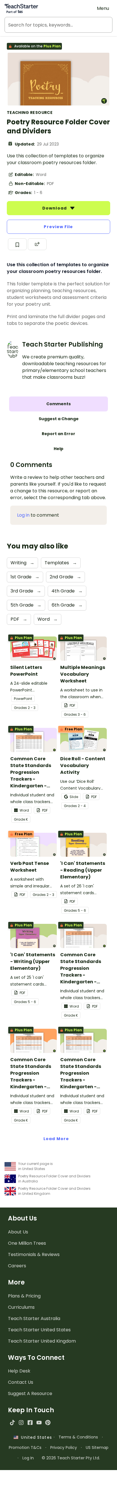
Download (55, 208)
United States (35, 1437)
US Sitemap (97, 1447)
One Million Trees (27, 1243)
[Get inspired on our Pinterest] (47, 1422)
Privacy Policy (63, 1447)
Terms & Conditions (78, 1437)
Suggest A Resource (30, 1393)
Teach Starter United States (39, 1330)
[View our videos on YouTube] (39, 1422)
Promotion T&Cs (25, 1447)
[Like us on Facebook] (30, 1422)
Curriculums (21, 1307)
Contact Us (20, 1382)
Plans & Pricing (24, 1296)
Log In (28, 1458)
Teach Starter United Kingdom (42, 1341)
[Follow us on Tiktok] (12, 1422)
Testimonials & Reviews (34, 1254)
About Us (18, 1232)
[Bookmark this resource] (17, 244)
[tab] (58, 403)
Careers (17, 1266)
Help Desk (19, 1371)
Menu (103, 8)
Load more (56, 1139)
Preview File (58, 227)
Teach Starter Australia (34, 1318)
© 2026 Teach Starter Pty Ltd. (71, 1458)
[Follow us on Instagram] (21, 1422)
